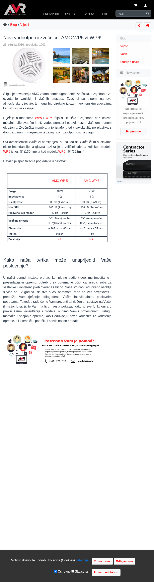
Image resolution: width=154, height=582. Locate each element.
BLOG (104, 14)
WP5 (38, 118)
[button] (145, 6)
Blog (13, 24)
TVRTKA (88, 14)
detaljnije (82, 560)
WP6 (49, 118)
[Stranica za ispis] (147, 25)
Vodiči (124, 53)
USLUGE (71, 14)
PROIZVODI (51, 14)
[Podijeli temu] (139, 25)
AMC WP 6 (91, 181)
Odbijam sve (124, 561)
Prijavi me (133, 131)
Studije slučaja (129, 62)
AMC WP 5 (60, 181)
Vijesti (24, 24)
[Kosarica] (136, 6)
